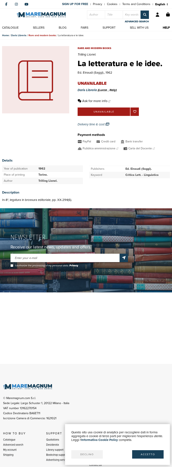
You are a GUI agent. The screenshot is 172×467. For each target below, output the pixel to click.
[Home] (41, 14)
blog (62, 27)
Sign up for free (75, 4)
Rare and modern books (42, 35)
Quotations (52, 440)
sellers (38, 27)
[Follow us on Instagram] (16, 4)
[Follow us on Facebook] (6, 4)
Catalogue (9, 440)
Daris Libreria (18, 35)
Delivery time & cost (91, 124)
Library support (55, 450)
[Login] (157, 15)
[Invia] (124, 258)
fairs (84, 27)
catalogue (10, 27)
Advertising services (57, 460)
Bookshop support (56, 455)
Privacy (97, 4)
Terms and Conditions (136, 4)
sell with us (139, 27)
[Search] (145, 15)
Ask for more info (94, 100)
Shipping (8, 455)
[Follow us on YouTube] (26, 4)
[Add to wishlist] (134, 111)
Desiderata (52, 445)
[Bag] (168, 15)
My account (10, 450)
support (109, 27)
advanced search (137, 21)
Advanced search (13, 445)
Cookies (112, 4)
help (166, 27)
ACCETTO (148, 454)
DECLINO (87, 454)
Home (5, 35)
